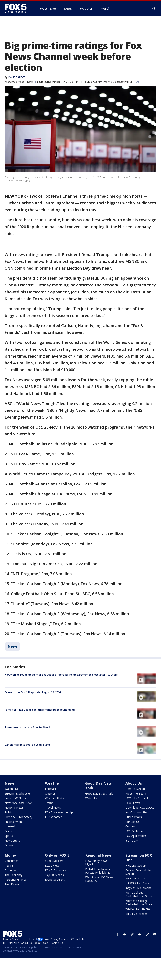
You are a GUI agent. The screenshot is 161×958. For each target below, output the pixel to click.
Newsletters (12, 840)
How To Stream (135, 789)
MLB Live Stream (136, 878)
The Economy (13, 875)
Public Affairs (133, 817)
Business (10, 870)
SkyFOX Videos (54, 875)
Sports (9, 836)
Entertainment (14, 821)
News (30, 82)
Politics (9, 812)
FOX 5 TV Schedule (137, 798)
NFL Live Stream (136, 865)
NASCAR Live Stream (138, 883)
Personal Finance (16, 879)
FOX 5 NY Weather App (59, 812)
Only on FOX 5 (57, 855)
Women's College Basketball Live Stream (140, 902)
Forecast (50, 789)
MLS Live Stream (136, 914)
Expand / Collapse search (154, 8)
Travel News (53, 807)
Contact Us (132, 821)
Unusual (10, 826)
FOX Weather (53, 817)
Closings (50, 793)
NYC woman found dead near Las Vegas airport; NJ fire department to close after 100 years (61, 674)
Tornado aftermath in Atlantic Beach (28, 727)
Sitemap (10, 845)
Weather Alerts (54, 798)
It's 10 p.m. (132, 840)
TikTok (132, 934)
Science (9, 831)
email (155, 934)
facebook (117, 934)
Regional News (98, 855)
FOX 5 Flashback (55, 870)
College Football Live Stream (138, 872)
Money (11, 855)
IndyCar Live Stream (138, 888)
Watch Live (12, 789)
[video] (146, 678)
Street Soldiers (54, 861)
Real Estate (12, 884)
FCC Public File (134, 831)
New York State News (19, 803)
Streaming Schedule (17, 793)
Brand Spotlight (55, 879)
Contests (131, 826)
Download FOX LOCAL (139, 807)
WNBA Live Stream (137, 909)
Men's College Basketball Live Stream (140, 894)
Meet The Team (135, 793)
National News (14, 807)
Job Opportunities (136, 812)
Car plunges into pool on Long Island (27, 744)
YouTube (140, 934)
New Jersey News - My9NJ (97, 862)
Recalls (9, 865)
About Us (133, 783)
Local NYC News (15, 798)
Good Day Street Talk (99, 793)
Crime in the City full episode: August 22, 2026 (33, 692)
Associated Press (14, 82)
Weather (52, 783)
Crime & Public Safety (18, 817)
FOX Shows (132, 803)
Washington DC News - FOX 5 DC (100, 879)
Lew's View (52, 865)
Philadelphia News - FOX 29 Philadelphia (97, 870)
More (104, 8)
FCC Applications (136, 836)
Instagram (125, 934)
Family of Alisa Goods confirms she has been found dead (40, 709)
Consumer (11, 861)
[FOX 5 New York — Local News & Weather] (18, 8)
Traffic (49, 803)
